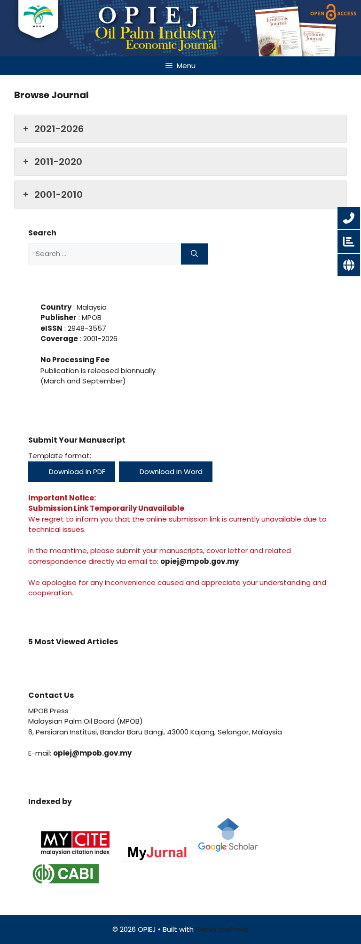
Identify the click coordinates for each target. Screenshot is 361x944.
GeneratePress (222, 929)
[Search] (194, 254)
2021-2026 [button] (59, 128)
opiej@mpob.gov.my (199, 561)
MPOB (91, 317)
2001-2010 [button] (58, 194)
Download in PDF (76, 471)
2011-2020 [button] (58, 161)
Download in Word (170, 471)
